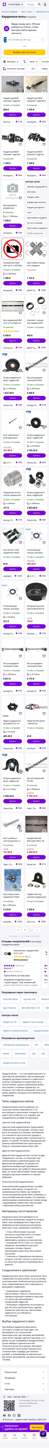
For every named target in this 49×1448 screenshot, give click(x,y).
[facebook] (9, 1415)
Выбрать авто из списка (24, 52)
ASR (43, 1053)
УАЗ (34, 1053)
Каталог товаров (9, 11)
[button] (12, 115)
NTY (36, 1045)
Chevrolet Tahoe (10, 999)
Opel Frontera (9, 1008)
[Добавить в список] (20, 91)
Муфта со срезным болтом (15, 1030)
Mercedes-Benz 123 (31, 1008)
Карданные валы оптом (14, 1063)
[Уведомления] (45, 4)
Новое (45, 68)
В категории (14, 4)
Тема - (14, 1396)
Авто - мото (27, 11)
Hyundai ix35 (30, 999)
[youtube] (4, 1415)
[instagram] (14, 1415)
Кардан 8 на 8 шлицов (33, 1022)
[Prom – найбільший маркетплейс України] (4, 4)
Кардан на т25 (9, 1022)
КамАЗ (6, 1053)
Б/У (33, 68)
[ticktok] (19, 1415)
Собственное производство (16, 1045)
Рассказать (37, 1427)
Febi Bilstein (20, 1053)
